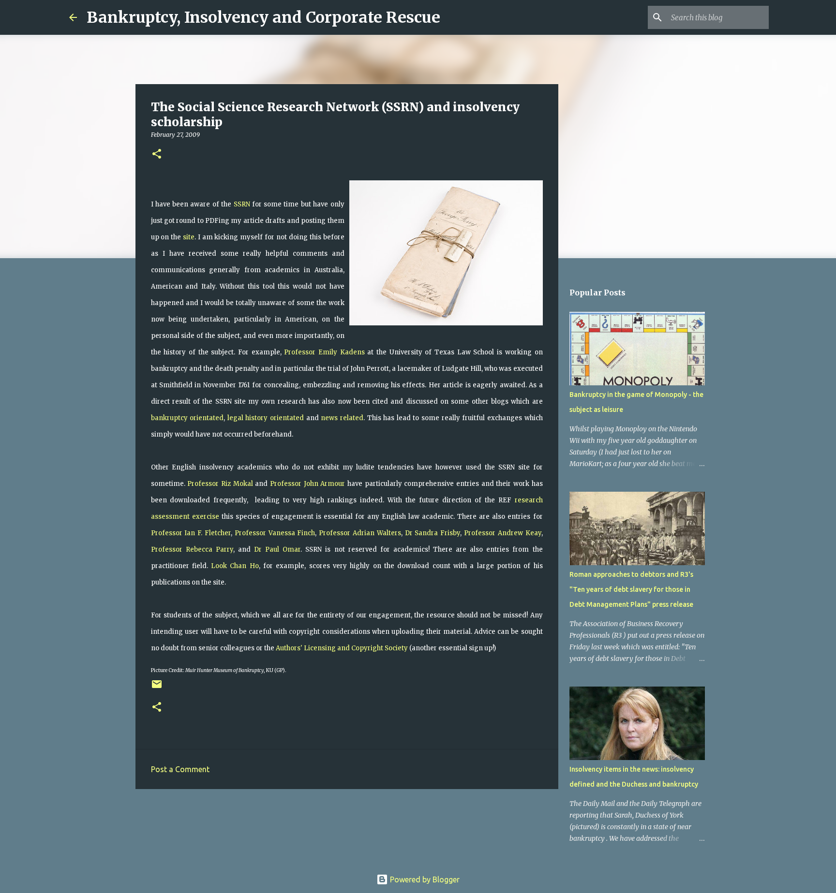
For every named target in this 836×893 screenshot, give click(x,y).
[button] (157, 154)
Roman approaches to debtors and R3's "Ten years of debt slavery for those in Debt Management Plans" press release (631, 589)
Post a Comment (180, 769)
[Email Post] (157, 688)
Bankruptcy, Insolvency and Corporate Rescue (263, 17)
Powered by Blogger (424, 879)
